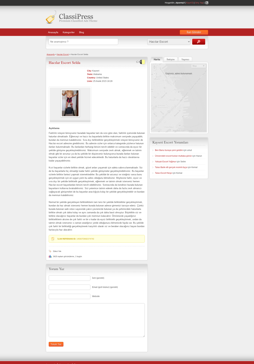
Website (96, 296)
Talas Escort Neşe (163, 173)
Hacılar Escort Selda (64, 62)
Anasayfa (53, 32)
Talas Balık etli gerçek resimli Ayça (171, 167)
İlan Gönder (194, 32)
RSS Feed (206, 2)
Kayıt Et (189, 3)
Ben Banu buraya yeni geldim (169, 150)
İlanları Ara (198, 42)
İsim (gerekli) (98, 278)
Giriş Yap (199, 3)
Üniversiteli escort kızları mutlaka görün (173, 156)
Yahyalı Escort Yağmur (165, 161)
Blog (81, 32)
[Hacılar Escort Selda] (70, 116)
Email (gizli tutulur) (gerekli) (105, 287)
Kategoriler (69, 32)
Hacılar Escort (63, 54)
